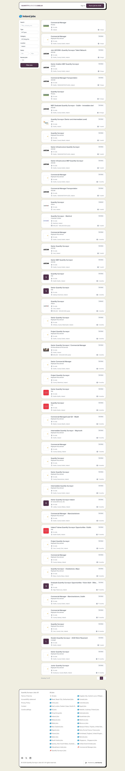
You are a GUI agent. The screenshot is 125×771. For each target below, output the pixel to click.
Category (23, 36)
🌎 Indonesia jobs (83, 713)
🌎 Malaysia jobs (55, 720)
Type (21, 29)
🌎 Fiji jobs (53, 709)
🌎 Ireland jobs (54, 716)
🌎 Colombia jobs (83, 703)
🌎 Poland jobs (54, 733)
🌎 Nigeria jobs (54, 730)
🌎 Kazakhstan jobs (83, 716)
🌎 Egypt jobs (81, 706)
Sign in (83, 5)
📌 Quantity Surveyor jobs (58, 750)
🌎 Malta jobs (54, 723)
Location (22, 43)
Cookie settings (26, 709)
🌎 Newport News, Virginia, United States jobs (90, 726)
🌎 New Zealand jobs (56, 726)
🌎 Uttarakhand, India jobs (58, 747)
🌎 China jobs (54, 703)
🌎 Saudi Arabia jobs (56, 740)
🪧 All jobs (53, 696)
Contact (23, 706)
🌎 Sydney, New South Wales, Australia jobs (63, 744)
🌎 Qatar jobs (54, 737)
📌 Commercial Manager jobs (86, 747)
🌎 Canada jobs (82, 699)
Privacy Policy (25, 703)
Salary (22, 50)
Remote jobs (23, 57)
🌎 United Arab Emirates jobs (86, 744)
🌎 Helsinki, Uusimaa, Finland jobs (88, 709)
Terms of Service (26, 696)
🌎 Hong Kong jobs (56, 713)
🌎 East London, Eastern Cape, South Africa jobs (63, 706)
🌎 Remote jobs (82, 737)
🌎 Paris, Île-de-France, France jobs (88, 730)
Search (22, 22)
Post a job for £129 (95, 5)
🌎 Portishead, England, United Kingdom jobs (90, 733)
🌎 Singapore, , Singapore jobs (87, 740)
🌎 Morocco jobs (82, 723)
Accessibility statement (28, 699)
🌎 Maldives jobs (82, 720)
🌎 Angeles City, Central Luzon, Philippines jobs (90, 696)
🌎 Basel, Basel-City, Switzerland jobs (61, 699)
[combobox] (29, 46)
